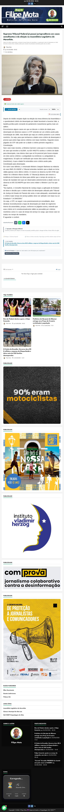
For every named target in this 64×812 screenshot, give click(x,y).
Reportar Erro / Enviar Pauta (12, 253)
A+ (58, 109)
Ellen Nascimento (8, 690)
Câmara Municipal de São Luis (12, 711)
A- (49, 109)
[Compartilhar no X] (27, 222)
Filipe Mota (9, 47)
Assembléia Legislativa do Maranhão (14, 708)
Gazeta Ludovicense (9, 693)
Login (58, 269)
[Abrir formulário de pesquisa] (61, 26)
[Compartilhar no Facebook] (23, 222)
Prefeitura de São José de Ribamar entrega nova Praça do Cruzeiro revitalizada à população (45, 321)
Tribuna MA (7, 697)
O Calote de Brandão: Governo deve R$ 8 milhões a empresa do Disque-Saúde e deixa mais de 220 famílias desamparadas (32, 244)
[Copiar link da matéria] (15, 222)
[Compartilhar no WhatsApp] (19, 222)
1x (19, 109)
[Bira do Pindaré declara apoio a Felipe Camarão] (17, 307)
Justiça (8, 99)
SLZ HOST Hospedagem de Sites (13, 715)
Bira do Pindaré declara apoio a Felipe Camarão (16, 320)
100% (54, 109)
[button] (3, 26)
